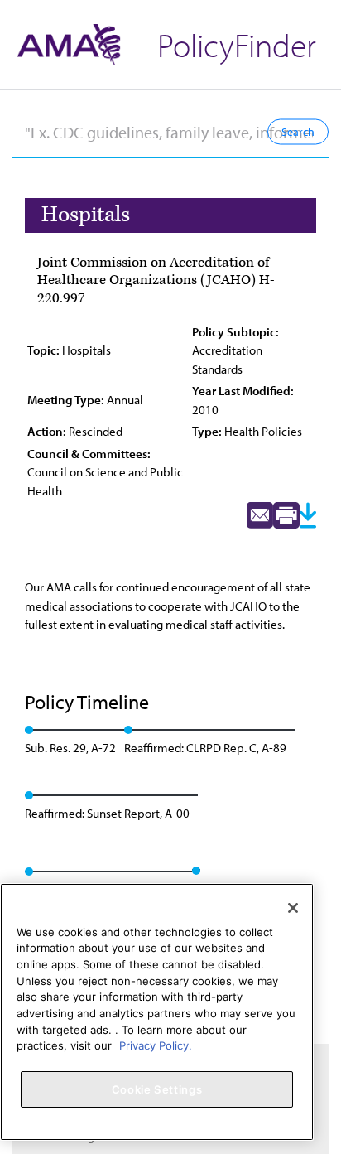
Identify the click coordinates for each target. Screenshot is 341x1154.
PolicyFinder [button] (236, 44)
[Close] (293, 908)
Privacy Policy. (155, 1045)
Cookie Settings (157, 1089)
